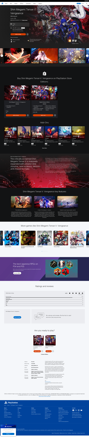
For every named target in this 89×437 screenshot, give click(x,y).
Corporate (5, 415)
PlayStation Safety (48, 411)
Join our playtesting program (77, 415)
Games (15, 3)
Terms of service (61, 409)
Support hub (47, 409)
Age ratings (60, 415)
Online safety (33, 412)
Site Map (69, 433)
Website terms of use (63, 433)
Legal (53, 433)
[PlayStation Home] (2, 3)
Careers (5, 411)
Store (6, 3)
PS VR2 (19, 412)
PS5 (11, 3)
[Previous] (2, 55)
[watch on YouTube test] (54, 62)
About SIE (5, 409)
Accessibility (33, 411)
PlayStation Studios (7, 412)
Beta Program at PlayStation (77, 417)
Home (5, 405)
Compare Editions (44, 354)
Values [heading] (32, 408)
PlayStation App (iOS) (75, 412)
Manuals (46, 418)
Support (40, 3)
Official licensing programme (63, 421)
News (34, 3)
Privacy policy (56, 433)
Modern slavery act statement (64, 412)
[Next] (87, 55)
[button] (44, 55)
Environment (33, 409)
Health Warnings (48, 381)
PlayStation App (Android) (76, 414)
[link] (12, 240)
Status (46, 412)
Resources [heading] (61, 408)
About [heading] (5, 408)
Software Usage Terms (81, 433)
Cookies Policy (74, 433)
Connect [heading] (73, 408)
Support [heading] (46, 408)
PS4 (18, 411)
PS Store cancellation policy (63, 411)
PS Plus (21, 3)
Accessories (28, 3)
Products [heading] (19, 408)
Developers (60, 418)
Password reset (47, 415)
